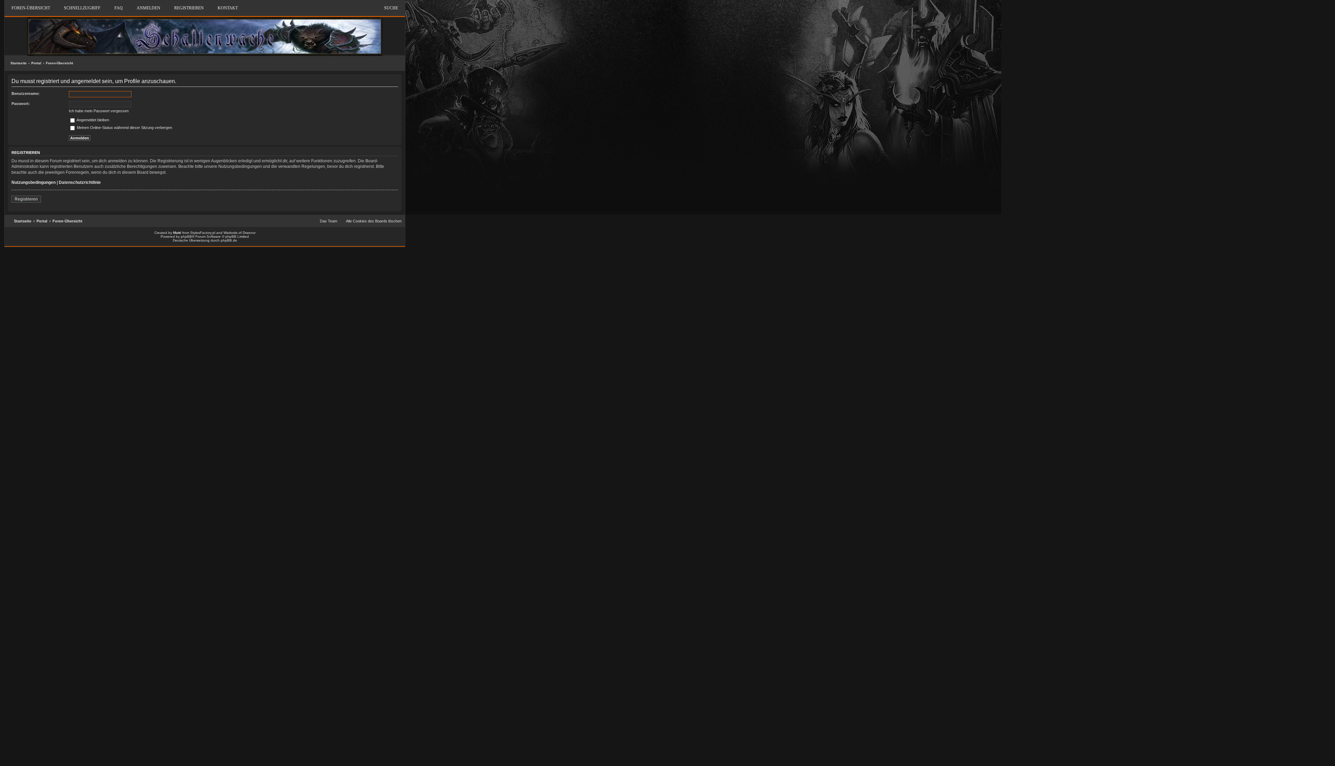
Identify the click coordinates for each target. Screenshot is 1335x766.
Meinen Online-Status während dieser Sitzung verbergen (124, 127)
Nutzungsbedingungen (33, 182)
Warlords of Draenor (240, 233)
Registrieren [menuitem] (189, 8)
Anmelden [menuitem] (148, 8)
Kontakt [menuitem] (228, 8)
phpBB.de (229, 240)
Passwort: (20, 103)
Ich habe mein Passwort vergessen (99, 111)
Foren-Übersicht (59, 63)
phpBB (186, 236)
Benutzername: (25, 93)
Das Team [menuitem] (328, 221)
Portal (36, 63)
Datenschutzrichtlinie (80, 182)
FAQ (118, 8)
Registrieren (26, 199)
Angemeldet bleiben (92, 120)
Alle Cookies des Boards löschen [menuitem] (374, 221)
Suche (391, 8)
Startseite (18, 63)
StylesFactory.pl (202, 233)
